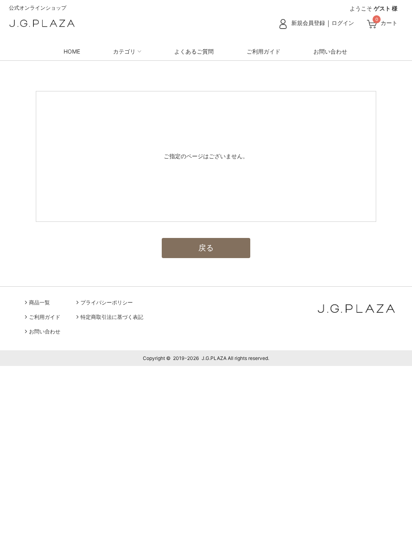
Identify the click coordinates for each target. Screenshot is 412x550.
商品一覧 (39, 303)
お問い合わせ (330, 51)
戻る (206, 247)
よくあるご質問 (194, 51)
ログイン (343, 22)
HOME (72, 51)
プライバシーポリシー (106, 303)
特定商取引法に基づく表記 (111, 317)
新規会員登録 (308, 22)
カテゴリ (124, 51)
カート (389, 22)
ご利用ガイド (263, 51)
